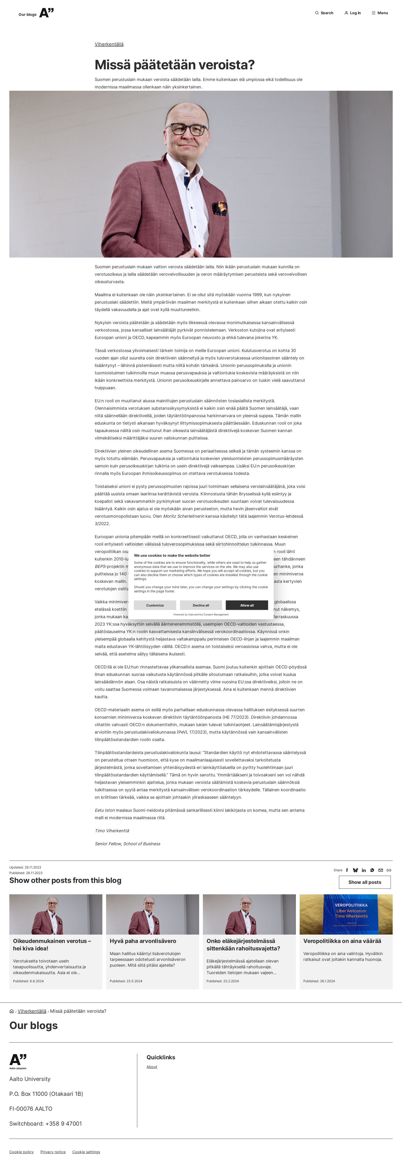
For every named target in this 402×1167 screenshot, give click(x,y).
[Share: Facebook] (347, 870)
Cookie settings (86, 1152)
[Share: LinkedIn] (364, 870)
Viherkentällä (109, 44)
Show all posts (364, 882)
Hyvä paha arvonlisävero (143, 941)
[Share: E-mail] (380, 870)
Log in (355, 12)
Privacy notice (53, 1152)
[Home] (11, 1011)
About (152, 1066)
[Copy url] (389, 870)
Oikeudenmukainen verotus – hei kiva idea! (52, 945)
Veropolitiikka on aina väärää (342, 941)
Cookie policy (21, 1152)
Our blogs (28, 14)
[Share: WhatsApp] (372, 870)
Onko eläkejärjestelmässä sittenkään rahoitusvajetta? (243, 945)
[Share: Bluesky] (355, 870)
